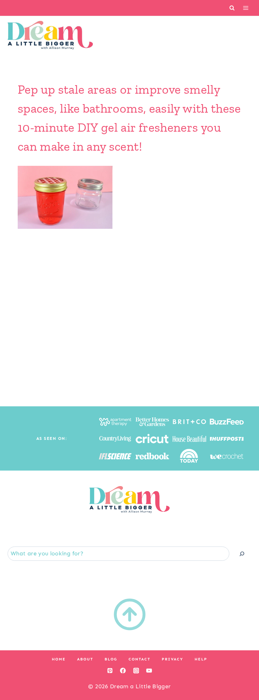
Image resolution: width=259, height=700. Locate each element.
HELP (201, 659)
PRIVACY (172, 659)
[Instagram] (136, 670)
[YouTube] (149, 670)
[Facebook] (123, 670)
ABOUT (85, 659)
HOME (59, 659)
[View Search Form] (232, 7)
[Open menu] (245, 8)
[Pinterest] (110, 670)
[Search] (241, 554)
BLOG (111, 659)
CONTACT (139, 659)
